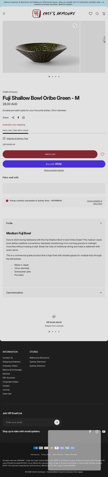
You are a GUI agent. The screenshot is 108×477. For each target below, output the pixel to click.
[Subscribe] (94, 454)
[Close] (98, 433)
